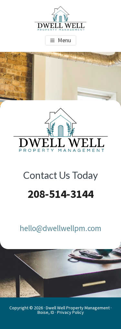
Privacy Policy (70, 312)
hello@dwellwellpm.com (60, 228)
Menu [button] (64, 40)
